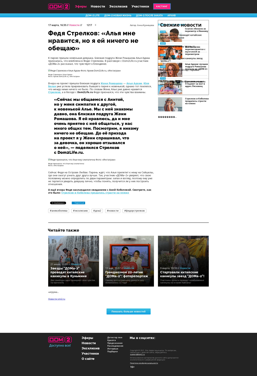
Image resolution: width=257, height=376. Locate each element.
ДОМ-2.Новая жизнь (117, 15)
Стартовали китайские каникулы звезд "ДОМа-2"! (181, 59)
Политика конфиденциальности (144, 363)
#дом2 (97, 210)
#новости (113, 210)
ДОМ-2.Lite (93, 15)
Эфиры (81, 6)
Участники (140, 6)
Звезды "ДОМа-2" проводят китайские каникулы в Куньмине (181, 36)
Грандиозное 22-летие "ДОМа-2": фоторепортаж (177, 48)
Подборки (112, 351)
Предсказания (115, 343)
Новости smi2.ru (56, 299)
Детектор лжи (114, 337)
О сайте (88, 359)
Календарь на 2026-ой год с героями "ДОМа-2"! (179, 71)
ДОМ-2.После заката (149, 15)
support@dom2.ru (137, 354)
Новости (98, 6)
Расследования (115, 345)
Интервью (112, 348)
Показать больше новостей (129, 311)
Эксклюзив (118, 6)
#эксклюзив (80, 210)
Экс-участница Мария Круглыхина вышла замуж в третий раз (182, 83)
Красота (111, 340)
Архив (171, 15)
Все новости (166, 90)
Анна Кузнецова (145, 25)
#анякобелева (58, 210)
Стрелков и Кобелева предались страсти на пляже (95, 192)
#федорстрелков (134, 210)
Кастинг (162, 6)
